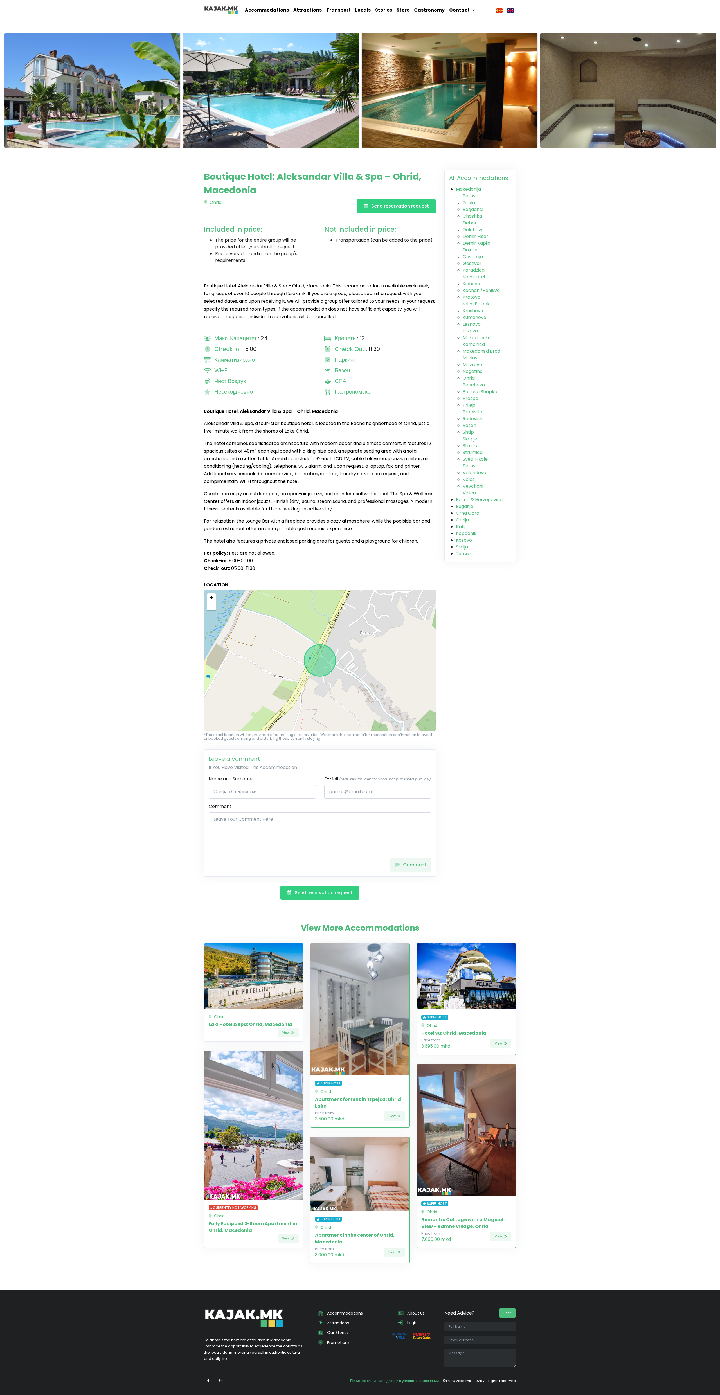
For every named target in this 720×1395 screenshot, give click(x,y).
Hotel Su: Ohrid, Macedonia (453, 1033)
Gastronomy (429, 10)
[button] (211, 597)
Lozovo (470, 331)
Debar (470, 223)
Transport (338, 10)
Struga (470, 445)
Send (507, 1313)
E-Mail (377, 779)
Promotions (338, 1342)
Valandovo (474, 472)
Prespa (470, 398)
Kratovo (471, 297)
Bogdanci (473, 209)
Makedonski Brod (481, 351)
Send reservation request (399, 206)
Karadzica (474, 270)
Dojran (470, 250)
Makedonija (468, 189)
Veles (469, 479)
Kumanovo (474, 317)
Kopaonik (466, 533)
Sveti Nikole (475, 459)
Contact (459, 10)
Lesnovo (472, 324)
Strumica (473, 452)
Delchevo (473, 229)
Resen (469, 425)
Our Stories (337, 1332)
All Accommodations (478, 178)
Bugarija (464, 506)
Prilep (469, 405)
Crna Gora (467, 513)
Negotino (473, 371)
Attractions (307, 10)
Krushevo (473, 310)
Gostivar (472, 263)
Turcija (463, 553)
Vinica (469, 493)
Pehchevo (474, 385)
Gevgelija (473, 256)
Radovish (472, 418)
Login (411, 1323)
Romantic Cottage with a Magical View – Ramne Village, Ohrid (462, 1223)
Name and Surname (231, 779)
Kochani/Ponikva (481, 290)
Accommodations (267, 10)
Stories (383, 10)
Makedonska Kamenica (477, 341)
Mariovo (471, 358)
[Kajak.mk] (221, 10)
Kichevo (471, 283)
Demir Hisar (475, 236)
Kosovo (464, 540)
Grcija (462, 520)
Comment (220, 806)
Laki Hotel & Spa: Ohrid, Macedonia (250, 1024)
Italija (461, 526)
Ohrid (215, 202)
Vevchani (473, 486)
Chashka (472, 216)
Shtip (468, 432)
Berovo (470, 196)
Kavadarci (474, 277)
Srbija (462, 547)
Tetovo (470, 466)
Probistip (472, 412)
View (286, 1032)
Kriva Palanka (477, 304)
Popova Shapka (480, 391)
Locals (363, 10)
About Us (415, 1313)
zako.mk (463, 1380)
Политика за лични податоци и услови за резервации (394, 1380)
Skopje (470, 439)
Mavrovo (472, 364)
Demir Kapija (476, 243)
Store (403, 10)
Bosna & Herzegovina (479, 499)
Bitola (469, 202)
